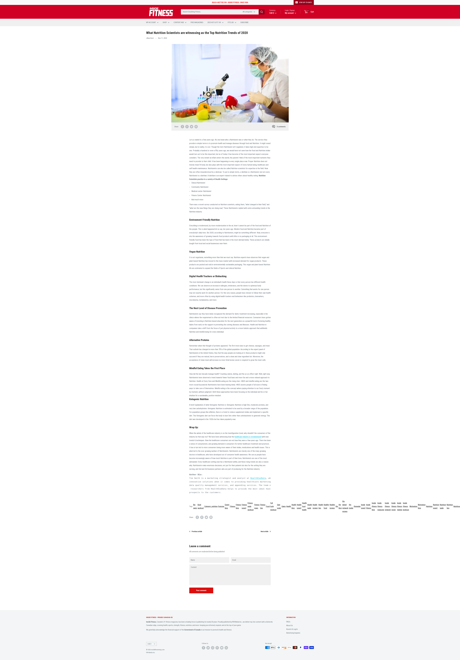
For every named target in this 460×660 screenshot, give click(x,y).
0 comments (281, 127)
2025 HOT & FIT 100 (214, 22)
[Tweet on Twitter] (191, 126)
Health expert (299, 506)
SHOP (165, 22)
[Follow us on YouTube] (221, 647)
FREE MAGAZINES (197, 22)
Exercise (221, 506)
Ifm (337, 506)
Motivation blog (422, 506)
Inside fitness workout (406, 506)
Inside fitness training (399, 506)
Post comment (201, 590)
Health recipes (315, 506)
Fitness (232, 506)
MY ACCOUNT (151, 22)
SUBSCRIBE (244, 22)
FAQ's (288, 622)
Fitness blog (238, 506)
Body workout (201, 506)
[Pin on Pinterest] (187, 126)
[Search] (262, 12)
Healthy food (326, 506)
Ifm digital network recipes (345, 506)
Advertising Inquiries (293, 633)
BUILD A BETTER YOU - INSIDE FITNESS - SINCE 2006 (230, 2)
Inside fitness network (388, 506)
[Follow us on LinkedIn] (226, 647)
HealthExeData (258, 478)
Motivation (413, 506)
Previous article (197, 531)
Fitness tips (262, 506)
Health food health (304, 506)
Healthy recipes (332, 506)
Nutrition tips (450, 506)
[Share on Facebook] (182, 126)
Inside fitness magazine (380, 506)
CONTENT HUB (179, 22)
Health (288, 506)
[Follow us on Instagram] (212, 647)
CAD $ (149, 644)
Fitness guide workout (251, 506)
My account (289, 13)
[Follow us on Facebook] (203, 647)
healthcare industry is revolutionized (248, 437)
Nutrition (429, 506)
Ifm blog (340, 506)
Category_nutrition (211, 506)
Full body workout (273, 506)
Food (268, 506)
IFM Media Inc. (150, 652)
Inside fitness (368, 506)
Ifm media (351, 506)
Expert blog (227, 506)
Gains (284, 506)
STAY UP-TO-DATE (305, 2)
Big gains (195, 506)
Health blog (294, 506)
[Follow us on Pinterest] (217, 647)
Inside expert (363, 506)
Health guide (309, 506)
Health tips (320, 506)
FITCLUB (231, 22)
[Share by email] (196, 126)
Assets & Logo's (292, 629)
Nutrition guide (443, 506)
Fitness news (256, 506)
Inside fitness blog (374, 506)
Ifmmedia (357, 506)
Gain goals (279, 506)
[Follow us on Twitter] (208, 647)
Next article (264, 531)
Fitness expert (244, 506)
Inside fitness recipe (393, 506)
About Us (289, 625)
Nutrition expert (436, 506)
